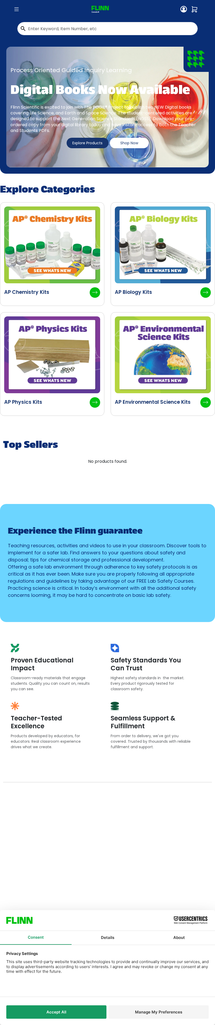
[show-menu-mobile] (16, 9)
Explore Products (87, 143)
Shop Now (129, 143)
